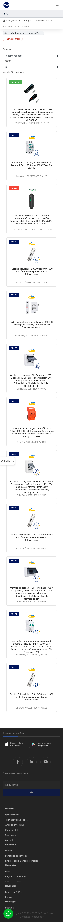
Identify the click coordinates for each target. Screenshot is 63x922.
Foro (7, 871)
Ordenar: (7, 49)
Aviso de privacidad (14, 825)
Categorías (11, 20)
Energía (27, 20)
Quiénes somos (12, 815)
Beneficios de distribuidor (17, 856)
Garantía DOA (11, 830)
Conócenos (10, 844)
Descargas (10, 901)
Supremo (9, 908)
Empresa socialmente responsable (21, 861)
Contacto (9, 840)
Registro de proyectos (15, 876)
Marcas (8, 851)
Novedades (10, 886)
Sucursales (10, 835)
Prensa (8, 897)
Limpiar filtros (12, 38)
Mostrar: (7, 60)
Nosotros (10, 808)
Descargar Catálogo (14, 892)
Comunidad (11, 865)
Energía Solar (42, 20)
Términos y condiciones (16, 820)
